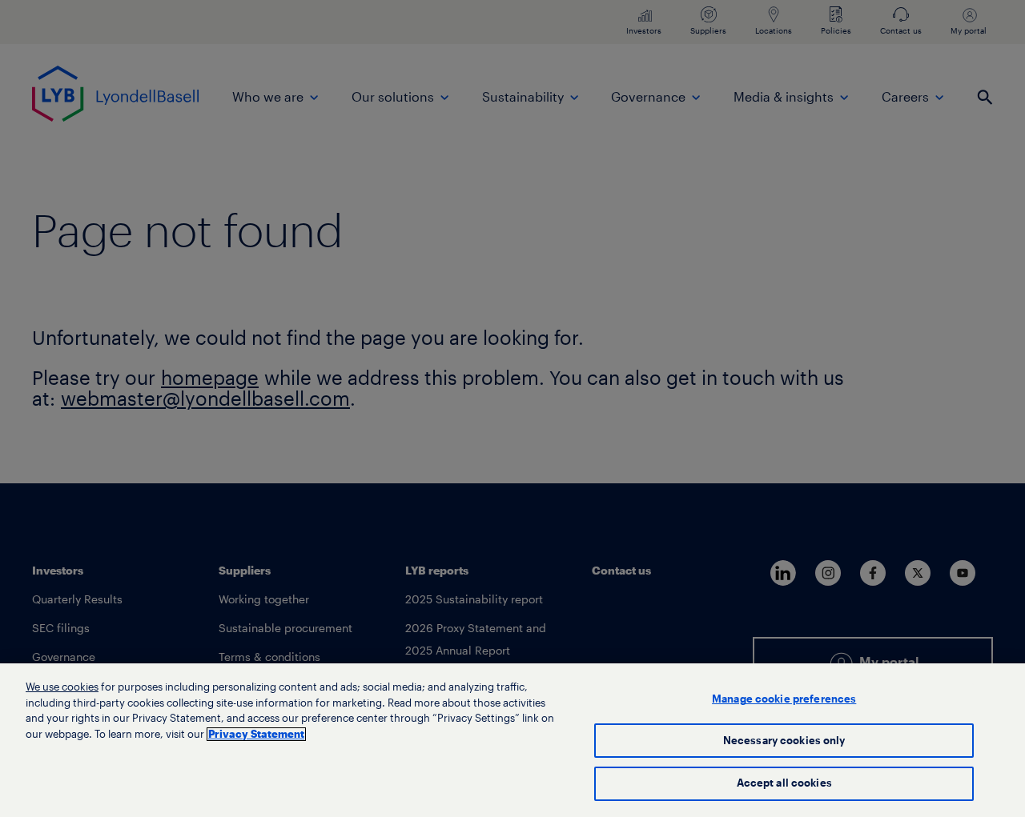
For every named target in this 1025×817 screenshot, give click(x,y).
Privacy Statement (256, 734)
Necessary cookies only (784, 740)
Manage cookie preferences (784, 699)
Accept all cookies (784, 783)
